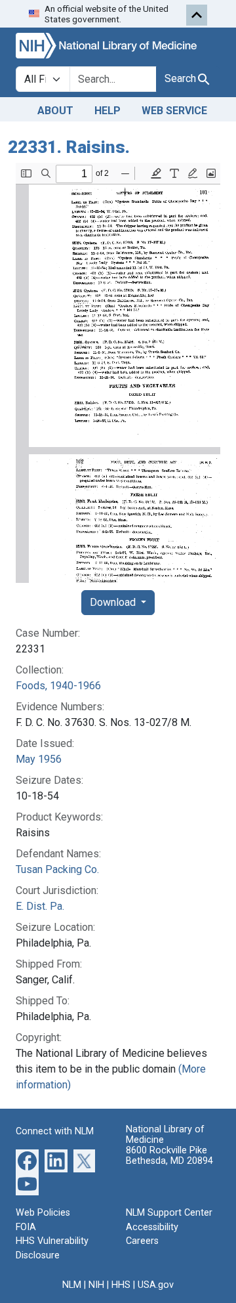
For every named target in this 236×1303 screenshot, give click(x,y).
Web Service (174, 110)
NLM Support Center (169, 1212)
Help (107, 110)
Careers (142, 1241)
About (55, 110)
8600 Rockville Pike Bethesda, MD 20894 (169, 1155)
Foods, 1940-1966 (58, 685)
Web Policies (43, 1212)
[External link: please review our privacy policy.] (27, 1160)
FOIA (26, 1227)
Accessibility (152, 1227)
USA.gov (156, 1285)
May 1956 (39, 759)
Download (114, 602)
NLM (71, 1285)
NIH (96, 1285)
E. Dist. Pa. (40, 906)
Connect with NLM (55, 1131)
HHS (120, 1285)
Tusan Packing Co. (57, 869)
